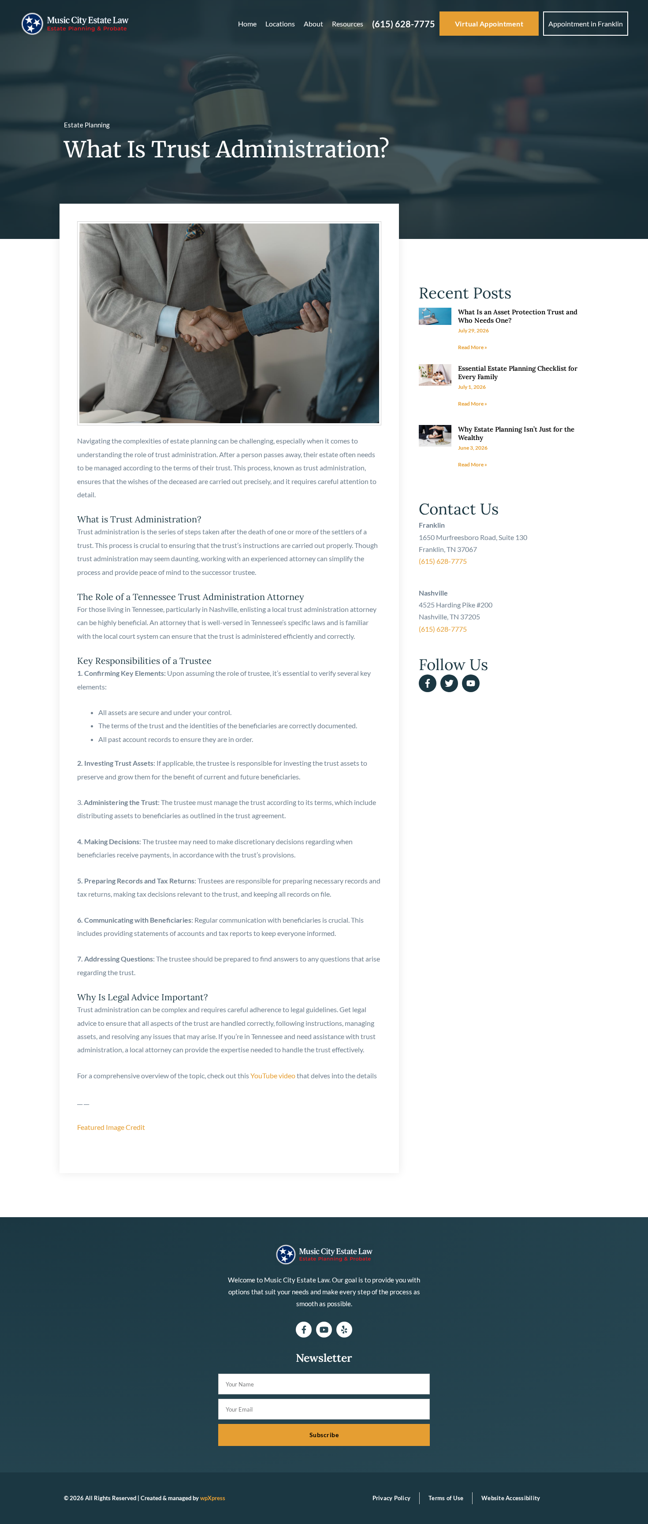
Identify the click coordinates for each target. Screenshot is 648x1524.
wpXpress (212, 1498)
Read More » (472, 347)
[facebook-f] (429, 683)
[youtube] (472, 683)
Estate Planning (87, 125)
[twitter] (450, 683)
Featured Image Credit (111, 1127)
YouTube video (272, 1075)
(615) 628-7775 (443, 561)
